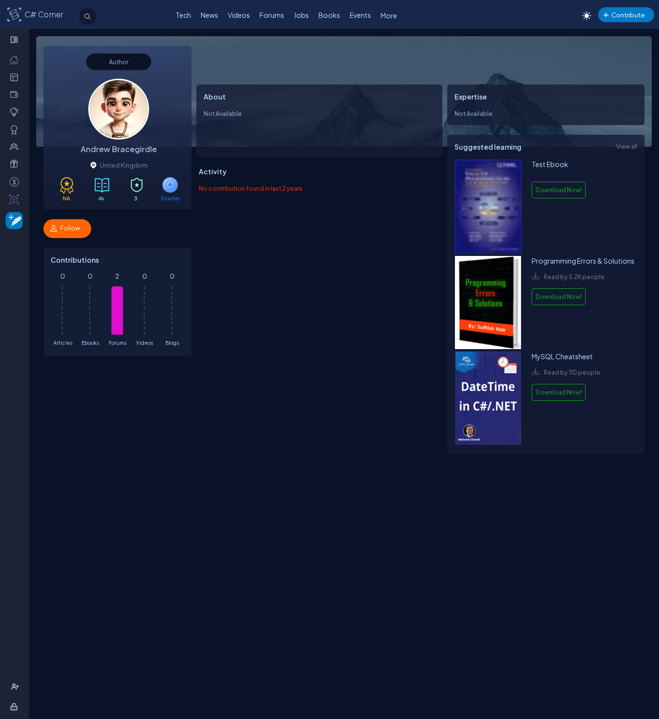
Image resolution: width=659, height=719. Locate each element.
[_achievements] (16, 129)
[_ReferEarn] (16, 163)
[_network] (16, 146)
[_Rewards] (16, 181)
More (389, 15)
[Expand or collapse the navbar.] (15, 39)
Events (360, 15)
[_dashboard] (16, 77)
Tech (183, 15)
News (209, 15)
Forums (272, 15)
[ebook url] (488, 207)
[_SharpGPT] (16, 199)
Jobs (301, 15)
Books (329, 15)
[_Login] (15, 706)
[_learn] (16, 111)
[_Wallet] (16, 94)
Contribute (628, 15)
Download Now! (558, 190)
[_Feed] (16, 59)
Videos (239, 15)
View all (626, 146)
